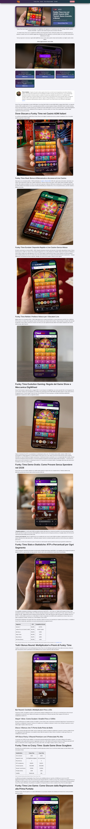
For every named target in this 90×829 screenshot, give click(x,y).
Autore (41, 1)
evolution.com (58, 642)
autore (23, 100)
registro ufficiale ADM (45, 181)
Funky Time (36, 1)
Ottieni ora (24, 76)
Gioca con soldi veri (45, 56)
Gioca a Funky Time (63, 23)
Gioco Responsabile (48, 1)
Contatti (56, 1)
